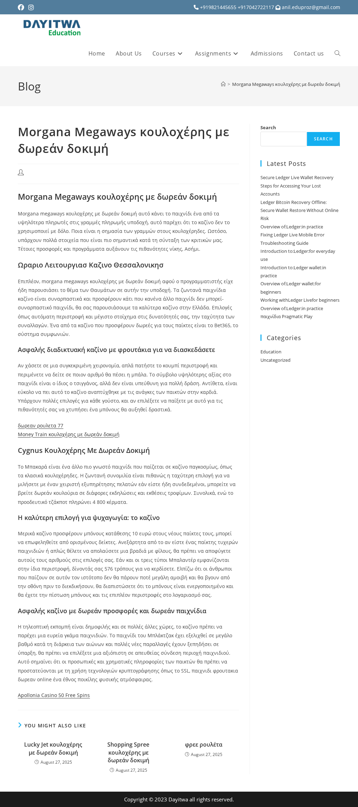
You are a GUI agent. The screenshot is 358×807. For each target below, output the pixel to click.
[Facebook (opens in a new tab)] (22, 7)
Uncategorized (275, 360)
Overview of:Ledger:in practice (291, 226)
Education (270, 352)
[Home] (223, 84)
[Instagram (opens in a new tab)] (31, 7)
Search (268, 127)
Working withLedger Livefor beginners (299, 300)
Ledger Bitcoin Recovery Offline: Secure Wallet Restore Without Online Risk (299, 210)
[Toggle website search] (337, 53)
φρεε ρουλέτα (203, 744)
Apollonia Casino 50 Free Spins (54, 695)
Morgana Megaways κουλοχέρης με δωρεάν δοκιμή (286, 84)
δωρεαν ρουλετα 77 (40, 425)
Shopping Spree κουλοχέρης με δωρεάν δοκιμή (128, 752)
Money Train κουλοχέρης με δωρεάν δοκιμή (69, 434)
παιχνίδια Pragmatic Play (286, 316)
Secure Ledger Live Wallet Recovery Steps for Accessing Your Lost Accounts (297, 185)
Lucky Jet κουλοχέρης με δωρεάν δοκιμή (53, 748)
